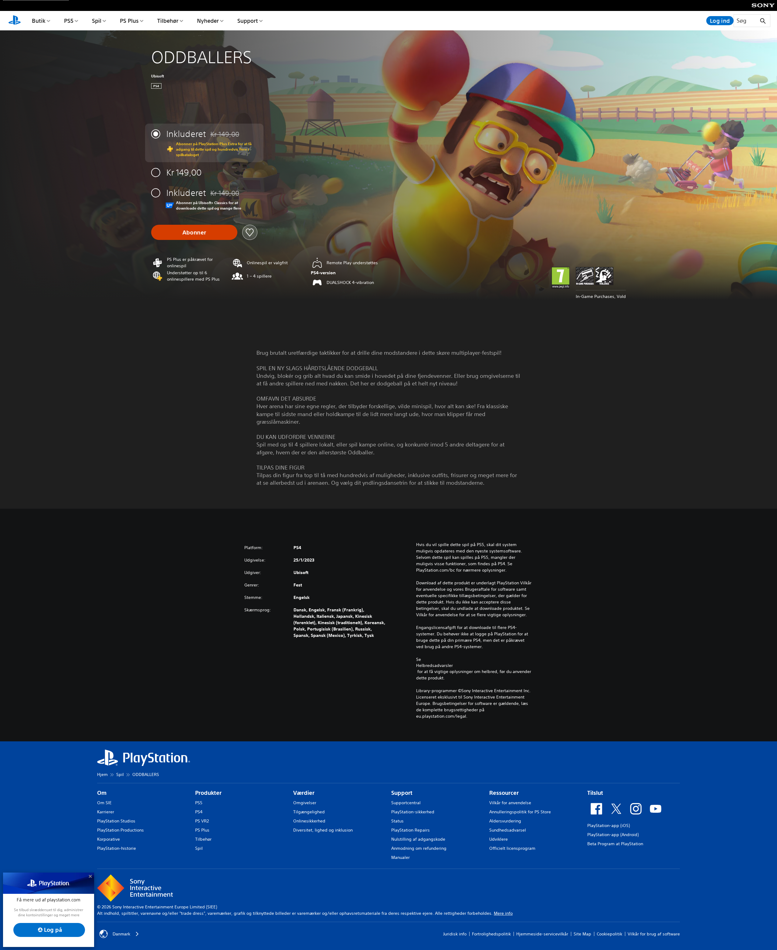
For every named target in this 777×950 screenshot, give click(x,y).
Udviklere (498, 839)
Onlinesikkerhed (309, 821)
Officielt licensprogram (512, 848)
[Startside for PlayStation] (14, 20)
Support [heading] (401, 792)
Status (397, 821)
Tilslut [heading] (595, 792)
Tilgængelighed (309, 812)
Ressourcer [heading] (504, 792)
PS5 (68, 20)
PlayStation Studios (116, 821)
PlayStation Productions (120, 830)
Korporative (108, 839)
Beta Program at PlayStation (615, 843)
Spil (96, 20)
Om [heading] (102, 792)
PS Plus (129, 20)
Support (247, 20)
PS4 (198, 812)
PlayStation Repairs (410, 830)
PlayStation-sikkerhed (412, 812)
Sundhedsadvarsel (507, 830)
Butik (39, 20)
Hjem (102, 774)
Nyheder (208, 20)
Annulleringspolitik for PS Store (520, 812)
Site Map (582, 934)
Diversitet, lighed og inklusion (323, 830)
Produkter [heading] (208, 792)
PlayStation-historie (116, 848)
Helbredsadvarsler (434, 665)
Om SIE (104, 802)
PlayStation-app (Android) (613, 834)
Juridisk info (455, 934)
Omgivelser (304, 802)
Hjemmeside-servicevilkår (542, 934)
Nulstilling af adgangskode (418, 839)
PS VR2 (202, 821)
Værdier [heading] (303, 792)
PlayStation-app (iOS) (608, 825)
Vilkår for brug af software (654, 934)
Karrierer (105, 812)
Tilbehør (167, 20)
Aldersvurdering (505, 821)
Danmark (121, 933)
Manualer (400, 857)
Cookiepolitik (609, 934)
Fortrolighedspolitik (491, 934)
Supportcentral (406, 802)
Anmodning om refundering (418, 848)
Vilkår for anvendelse (510, 802)
